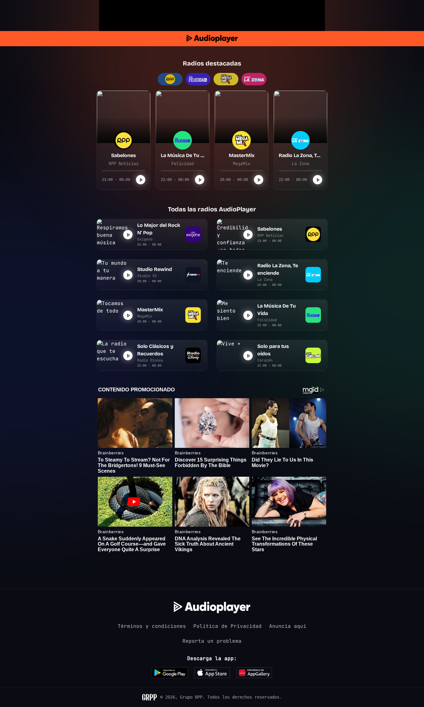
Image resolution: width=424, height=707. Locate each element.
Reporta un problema (212, 641)
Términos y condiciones (152, 626)
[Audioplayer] (212, 39)
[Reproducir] (140, 179)
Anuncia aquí (287, 626)
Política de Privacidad (227, 626)
